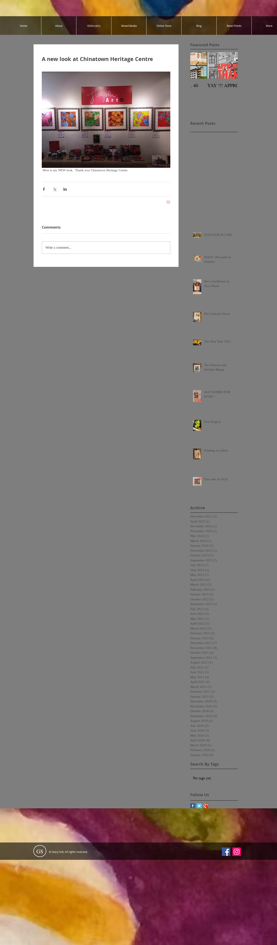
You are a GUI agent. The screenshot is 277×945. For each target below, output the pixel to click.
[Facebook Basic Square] (192, 805)
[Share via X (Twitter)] (54, 189)
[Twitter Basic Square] (199, 805)
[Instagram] (236, 851)
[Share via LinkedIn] (65, 189)
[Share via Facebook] (44, 189)
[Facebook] (226, 851)
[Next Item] (231, 65)
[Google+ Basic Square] (205, 805)
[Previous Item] (197, 65)
